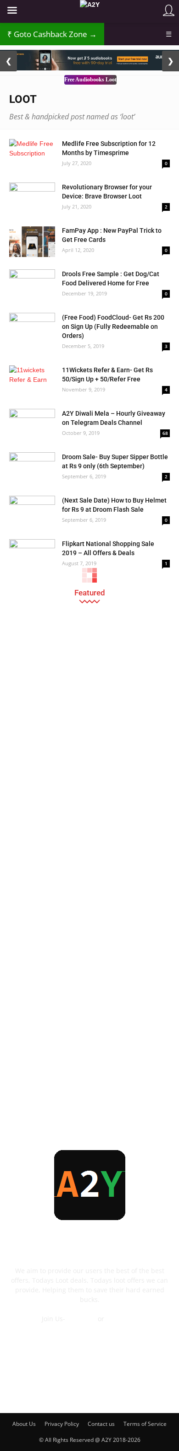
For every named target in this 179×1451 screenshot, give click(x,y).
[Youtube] (151, 1390)
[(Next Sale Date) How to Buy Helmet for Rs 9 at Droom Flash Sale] (32, 511)
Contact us (101, 1424)
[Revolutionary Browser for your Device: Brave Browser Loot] (32, 198)
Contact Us (89, 1328)
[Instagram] (77, 1390)
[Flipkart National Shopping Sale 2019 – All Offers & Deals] (32, 555)
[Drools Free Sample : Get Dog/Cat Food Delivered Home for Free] (32, 285)
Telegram (81, 1318)
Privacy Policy (62, 1424)
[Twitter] (126, 1390)
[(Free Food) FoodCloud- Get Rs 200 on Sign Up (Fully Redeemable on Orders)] (32, 328)
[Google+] (52, 1390)
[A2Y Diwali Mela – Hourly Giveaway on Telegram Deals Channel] (32, 424)
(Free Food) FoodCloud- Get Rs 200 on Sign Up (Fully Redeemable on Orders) (113, 326)
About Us (24, 1424)
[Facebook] (27, 1390)
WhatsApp (122, 1318)
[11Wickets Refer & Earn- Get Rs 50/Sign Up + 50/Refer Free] (32, 381)
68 (165, 433)
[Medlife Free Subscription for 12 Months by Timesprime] (32, 155)
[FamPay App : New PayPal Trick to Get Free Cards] (32, 241)
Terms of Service (145, 1424)
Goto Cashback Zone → (52, 34)
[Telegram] (102, 1390)
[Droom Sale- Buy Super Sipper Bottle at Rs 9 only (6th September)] (32, 468)
